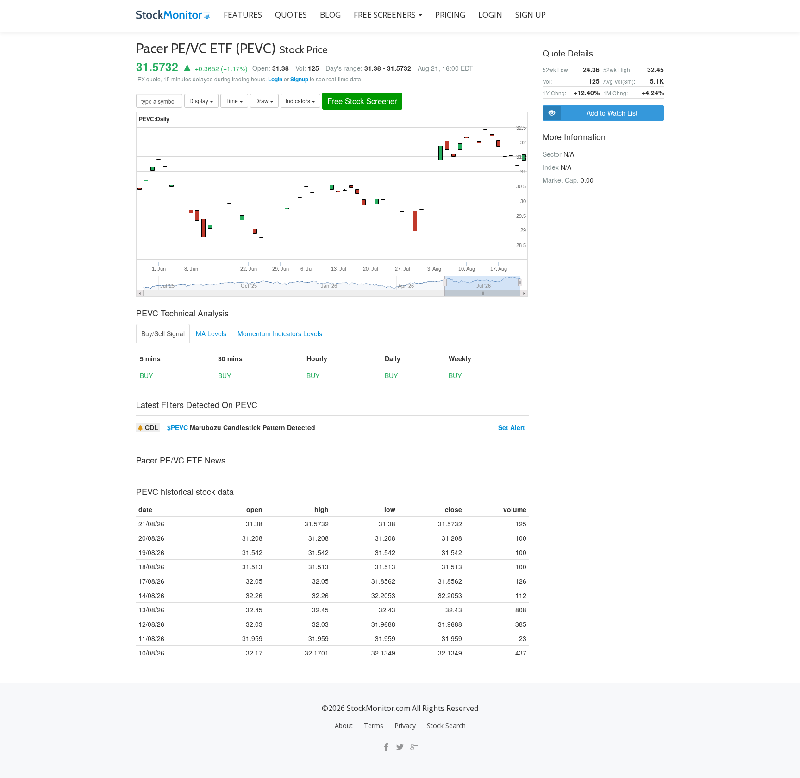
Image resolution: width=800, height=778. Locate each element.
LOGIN (490, 14)
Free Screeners (386, 14)
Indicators (299, 101)
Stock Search (446, 725)
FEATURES (243, 14)
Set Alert (511, 427)
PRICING (450, 14)
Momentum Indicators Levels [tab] (280, 333)
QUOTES (291, 14)
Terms (373, 725)
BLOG (330, 14)
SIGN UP (530, 14)
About (344, 725)
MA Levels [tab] (211, 333)
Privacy (405, 725)
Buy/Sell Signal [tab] (163, 333)
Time (232, 101)
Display (199, 101)
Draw (262, 101)
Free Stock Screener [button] (362, 100)
